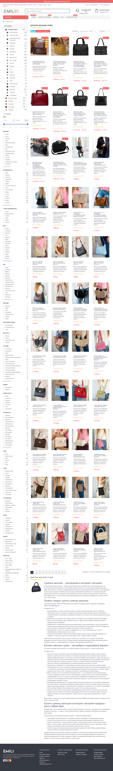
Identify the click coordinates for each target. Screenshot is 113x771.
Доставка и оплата (44, 754)
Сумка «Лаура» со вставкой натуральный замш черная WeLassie (80, 164)
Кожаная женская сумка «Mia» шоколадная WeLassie (39, 550)
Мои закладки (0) (105, 5)
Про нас (49, 5)
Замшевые (12, 43)
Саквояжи (12, 78)
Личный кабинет (98, 752)
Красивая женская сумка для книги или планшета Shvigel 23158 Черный (60, 164)
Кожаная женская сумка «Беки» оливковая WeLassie (100, 164)
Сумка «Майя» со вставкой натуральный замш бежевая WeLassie (100, 309)
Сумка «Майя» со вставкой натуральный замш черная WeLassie (80, 309)
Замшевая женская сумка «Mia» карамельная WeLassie (59, 504)
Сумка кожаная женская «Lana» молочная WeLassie (99, 550)
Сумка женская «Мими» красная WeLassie (80, 405)
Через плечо (13, 57)
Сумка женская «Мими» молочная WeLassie (60, 455)
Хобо (11, 80)
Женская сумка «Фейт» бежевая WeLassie (59, 213)
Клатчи (12, 54)
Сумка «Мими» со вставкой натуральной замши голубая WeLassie (59, 407)
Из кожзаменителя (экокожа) (15, 39)
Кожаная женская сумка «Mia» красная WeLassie (59, 550)
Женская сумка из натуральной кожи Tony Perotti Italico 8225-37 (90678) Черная (100, 113)
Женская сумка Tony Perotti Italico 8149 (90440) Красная (39, 113)
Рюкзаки (10, 101)
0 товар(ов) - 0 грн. (102, 11)
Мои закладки (98, 756)
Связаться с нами (62, 752)
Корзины (12, 75)
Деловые (12, 89)
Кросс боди (13, 60)
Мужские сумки (12, 98)
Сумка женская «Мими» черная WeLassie (39, 405)
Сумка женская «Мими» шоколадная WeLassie (39, 455)
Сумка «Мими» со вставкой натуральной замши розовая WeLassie (100, 358)
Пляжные (12, 92)
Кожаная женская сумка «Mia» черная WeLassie (99, 504)
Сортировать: (75, 31)
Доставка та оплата (32, 5)
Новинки (55, 17)
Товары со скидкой (81, 754)
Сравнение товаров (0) (43, 31)
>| (64, 572)
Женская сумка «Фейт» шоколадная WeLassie (59, 308)
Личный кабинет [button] (94, 5)
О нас (41, 752)
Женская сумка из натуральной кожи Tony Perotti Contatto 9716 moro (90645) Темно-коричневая (80, 64)
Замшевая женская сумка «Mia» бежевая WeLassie (79, 504)
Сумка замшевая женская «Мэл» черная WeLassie (39, 214)
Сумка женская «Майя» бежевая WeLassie (80, 356)
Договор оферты (44, 760)
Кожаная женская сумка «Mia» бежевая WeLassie (79, 550)
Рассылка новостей (99, 758)
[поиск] (66, 11)
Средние (12, 49)
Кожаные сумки (14, 35)
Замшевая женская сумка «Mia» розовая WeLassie (100, 456)
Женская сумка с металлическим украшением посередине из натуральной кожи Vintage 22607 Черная (39, 166)
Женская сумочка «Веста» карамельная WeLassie (59, 263)
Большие (12, 46)
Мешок (12, 72)
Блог (62, 17)
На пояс (12, 63)
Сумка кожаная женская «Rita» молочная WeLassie (79, 456)
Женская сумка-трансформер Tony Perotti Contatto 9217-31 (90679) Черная (80, 113)
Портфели (12, 86)
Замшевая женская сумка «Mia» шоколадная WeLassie (39, 504)
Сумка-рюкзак (13, 83)
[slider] (4, 124)
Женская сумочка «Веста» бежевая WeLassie (38, 263)
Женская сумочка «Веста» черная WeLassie (78, 263)
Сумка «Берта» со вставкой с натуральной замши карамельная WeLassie (100, 214)
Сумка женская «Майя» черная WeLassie (39, 356)
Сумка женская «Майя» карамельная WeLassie (59, 356)
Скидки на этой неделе (44, 17)
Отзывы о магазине (71, 17)
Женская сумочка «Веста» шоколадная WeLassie (39, 309)
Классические (13, 32)
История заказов (98, 754)
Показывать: (102, 31)
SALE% (5, 6)
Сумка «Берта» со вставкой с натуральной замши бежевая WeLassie (79, 214)
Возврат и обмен (42, 5)
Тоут (11, 69)
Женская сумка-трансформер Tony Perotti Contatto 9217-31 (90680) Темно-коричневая (60, 114)
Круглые (12, 66)
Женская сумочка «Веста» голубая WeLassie (99, 263)
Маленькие (13, 51)
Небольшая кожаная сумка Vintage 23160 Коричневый (39, 63)
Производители (80, 752)
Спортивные (13, 95)
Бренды (33, 17)
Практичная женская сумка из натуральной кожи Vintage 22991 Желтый (59, 63)
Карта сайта (61, 754)
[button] (87, 5)
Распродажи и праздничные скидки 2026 (56, 1)
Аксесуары (11, 107)
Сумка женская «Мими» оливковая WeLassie (100, 405)
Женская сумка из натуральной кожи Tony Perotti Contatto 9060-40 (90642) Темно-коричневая (100, 64)
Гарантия (41, 758)
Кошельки (11, 104)
